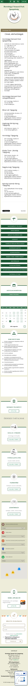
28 (17, 321)
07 (17, 313)
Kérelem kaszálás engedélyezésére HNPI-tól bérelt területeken (14, 372)
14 (17, 315)
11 (6, 315)
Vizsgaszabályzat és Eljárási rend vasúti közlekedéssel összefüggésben (12, 350)
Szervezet (15, 239)
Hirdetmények (15, 230)
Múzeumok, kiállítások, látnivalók (12, 524)
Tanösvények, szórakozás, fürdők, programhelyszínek (15, 540)
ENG (25, 1)
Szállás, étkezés (8, 532)
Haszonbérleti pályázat (15, 226)
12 (10, 315)
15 (21, 315)
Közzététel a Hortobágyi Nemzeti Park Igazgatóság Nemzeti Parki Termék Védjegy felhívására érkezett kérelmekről (13, 359)
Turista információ (9, 556)
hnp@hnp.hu (16, 659)
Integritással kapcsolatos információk (15, 270)
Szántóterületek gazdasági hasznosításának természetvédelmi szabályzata (13, 365)
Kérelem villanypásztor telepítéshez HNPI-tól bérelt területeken (14, 342)
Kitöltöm (13, 411)
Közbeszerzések (15, 252)
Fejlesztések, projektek (10, 548)
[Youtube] (14, 1)
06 (14, 313)
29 (21, 321)
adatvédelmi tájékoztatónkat (16, 634)
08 (21, 313)
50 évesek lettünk (15, 274)
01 (21, 310)
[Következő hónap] (25, 326)
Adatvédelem (15, 261)
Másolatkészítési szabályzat (10, 355)
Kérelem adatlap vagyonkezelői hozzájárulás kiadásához (14, 368)
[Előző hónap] (3, 326)
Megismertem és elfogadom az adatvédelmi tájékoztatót (12, 637)
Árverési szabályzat (8, 353)
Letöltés (13, 606)
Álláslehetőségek (14, 265)
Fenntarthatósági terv (9, 362)
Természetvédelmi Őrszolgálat (14, 243)
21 (17, 318)
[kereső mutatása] (18, 1)
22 (21, 318)
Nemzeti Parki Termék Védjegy (15, 256)
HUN (23, 1)
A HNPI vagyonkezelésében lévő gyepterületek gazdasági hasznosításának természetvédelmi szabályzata (13, 346)
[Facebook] (10, 1)
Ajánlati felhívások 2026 (15, 235)
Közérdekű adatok (15, 248)
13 (14, 315)
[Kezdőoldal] (14, 17)
